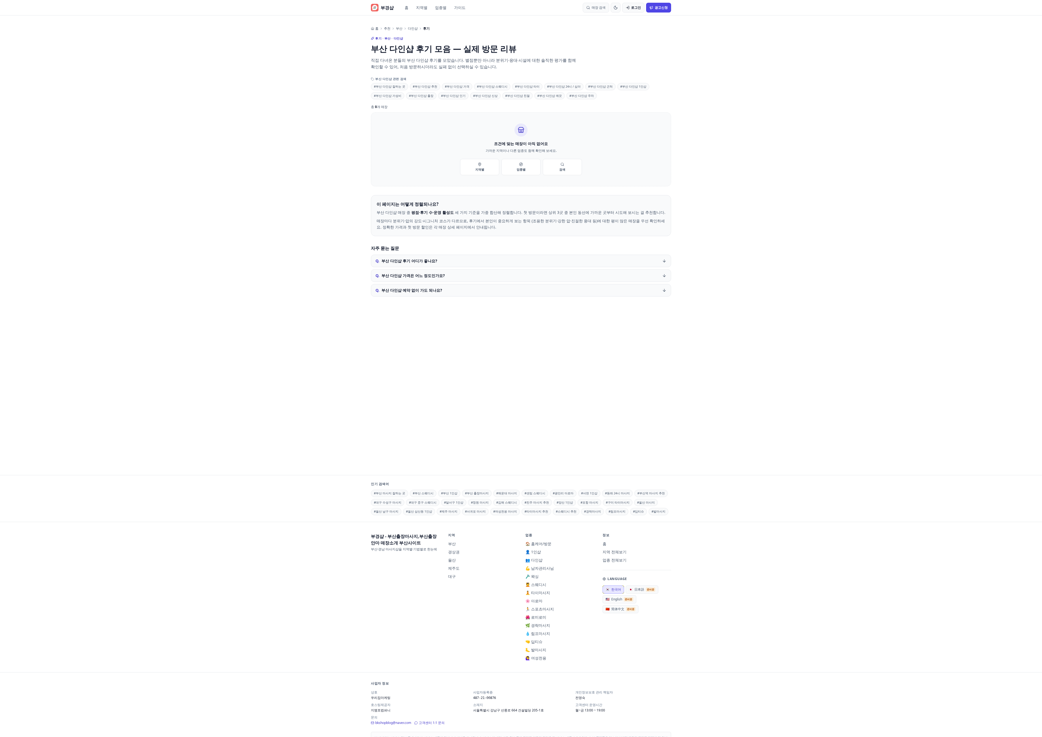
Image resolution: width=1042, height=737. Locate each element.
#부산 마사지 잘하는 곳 (389, 493)
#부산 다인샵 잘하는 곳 (389, 86)
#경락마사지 (592, 511)
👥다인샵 (533, 560)
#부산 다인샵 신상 (485, 96)
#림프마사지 (617, 511)
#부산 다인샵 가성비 (387, 96)
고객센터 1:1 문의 (432, 722)
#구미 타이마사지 (617, 502)
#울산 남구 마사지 (386, 511)
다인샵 (413, 28)
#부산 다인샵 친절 (517, 96)
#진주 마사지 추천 (537, 502)
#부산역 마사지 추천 (651, 493)
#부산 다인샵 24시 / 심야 (564, 86)
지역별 (421, 7)
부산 (399, 28)
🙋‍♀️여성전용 (535, 658)
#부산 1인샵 (449, 493)
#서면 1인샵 (589, 493)
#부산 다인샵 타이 (527, 86)
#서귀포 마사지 (475, 511)
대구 (452, 576)
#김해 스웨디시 (506, 502)
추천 (387, 28)
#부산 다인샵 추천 (425, 86)
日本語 (641, 589)
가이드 (460, 7)
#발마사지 (658, 511)
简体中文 (620, 609)
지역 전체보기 (615, 551)
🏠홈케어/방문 (538, 543)
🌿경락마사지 (537, 625)
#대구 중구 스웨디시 (422, 502)
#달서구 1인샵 (453, 502)
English (619, 599)
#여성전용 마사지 (505, 511)
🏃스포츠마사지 (539, 609)
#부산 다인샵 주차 (581, 96)
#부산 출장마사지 (477, 493)
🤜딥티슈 (533, 641)
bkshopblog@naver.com (393, 722)
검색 (562, 169)
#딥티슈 (638, 511)
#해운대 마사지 (506, 493)
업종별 (440, 7)
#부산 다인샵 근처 (600, 86)
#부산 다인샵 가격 (457, 86)
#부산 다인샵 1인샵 (633, 86)
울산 (452, 560)
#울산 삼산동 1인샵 (419, 511)
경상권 (454, 551)
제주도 (454, 568)
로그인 (636, 7)
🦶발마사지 (535, 649)
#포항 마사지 (589, 502)
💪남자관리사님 (539, 568)
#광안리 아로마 (563, 493)
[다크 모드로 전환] (616, 8)
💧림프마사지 (537, 633)
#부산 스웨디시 (423, 493)
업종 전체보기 (615, 560)
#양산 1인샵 (565, 502)
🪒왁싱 (532, 576)
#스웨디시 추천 (566, 511)
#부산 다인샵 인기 (453, 96)
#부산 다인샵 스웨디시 (492, 86)
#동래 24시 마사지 (617, 493)
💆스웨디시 (535, 584)
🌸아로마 (533, 600)
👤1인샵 (533, 551)
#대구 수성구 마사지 (387, 502)
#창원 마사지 (480, 502)
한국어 (613, 589)
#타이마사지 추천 (536, 511)
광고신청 (661, 7)
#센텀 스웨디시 (535, 493)
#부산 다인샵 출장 (421, 96)
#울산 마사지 (646, 502)
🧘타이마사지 (537, 592)
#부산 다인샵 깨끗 (549, 96)
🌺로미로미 (535, 617)
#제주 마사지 (448, 511)
